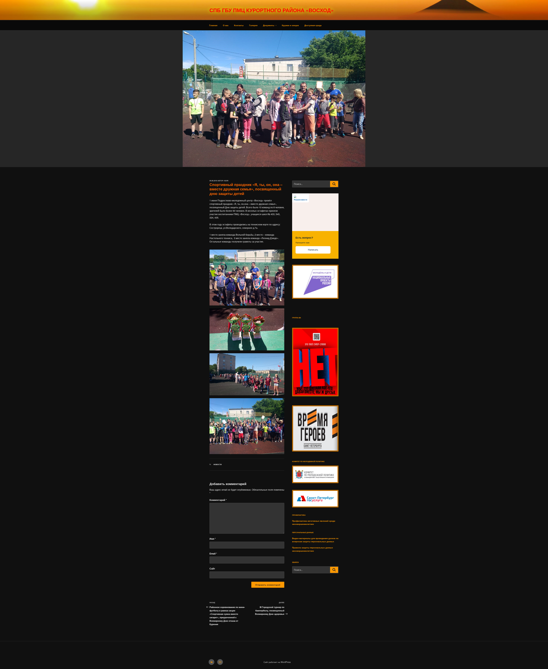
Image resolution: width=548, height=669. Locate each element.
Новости (217, 464)
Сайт (212, 568)
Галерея (253, 25)
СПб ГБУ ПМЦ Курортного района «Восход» (271, 10)
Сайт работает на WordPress (277, 662)
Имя (212, 538)
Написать (313, 250)
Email (213, 553)
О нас (225, 25)
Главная (213, 25)
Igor (226, 181)
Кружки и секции (290, 25)
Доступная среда (313, 25)
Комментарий (218, 500)
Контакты (239, 25)
